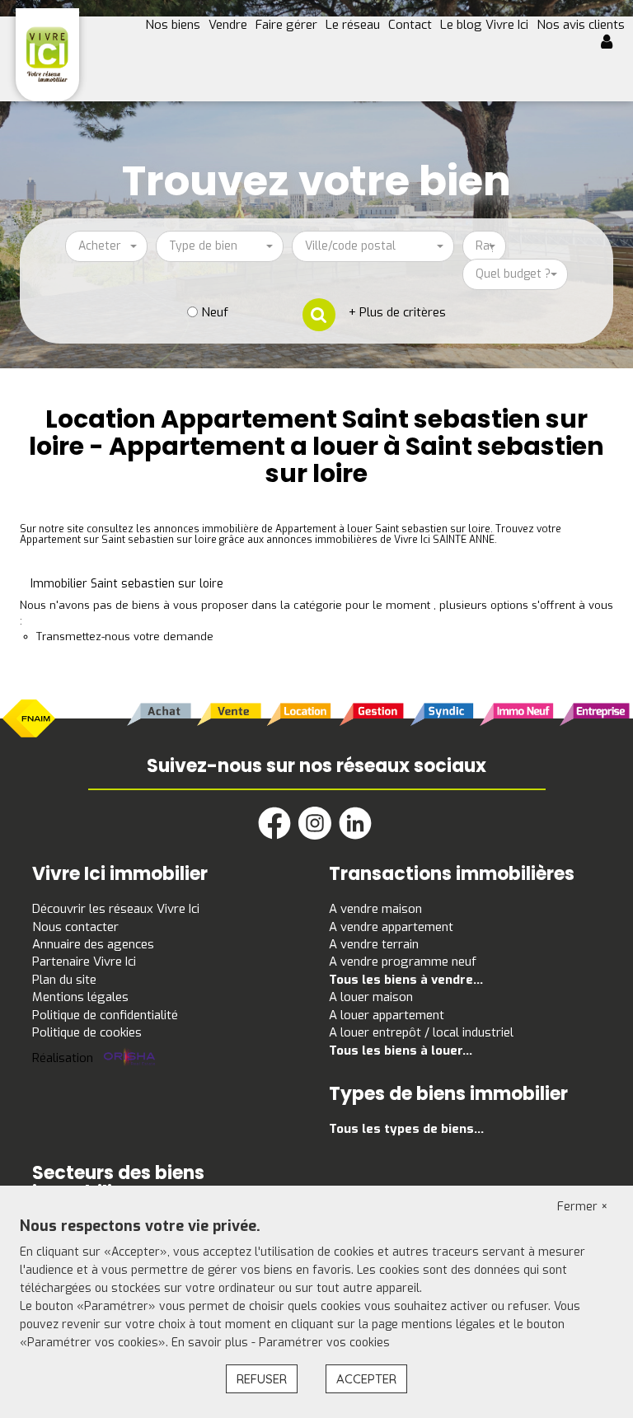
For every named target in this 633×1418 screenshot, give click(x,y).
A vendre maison (375, 909)
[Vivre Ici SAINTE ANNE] (47, 54)
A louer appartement (386, 1015)
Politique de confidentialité (105, 1015)
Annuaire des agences (93, 944)
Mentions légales (80, 997)
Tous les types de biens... (406, 1129)
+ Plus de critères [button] (397, 312)
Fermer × (582, 1206)
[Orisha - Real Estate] (129, 1058)
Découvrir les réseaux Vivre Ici (115, 909)
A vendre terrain (374, 944)
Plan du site (64, 979)
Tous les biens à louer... (400, 1050)
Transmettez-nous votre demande (124, 636)
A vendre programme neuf (402, 961)
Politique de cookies (87, 1032)
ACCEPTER (366, 1379)
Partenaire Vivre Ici (84, 961)
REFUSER (262, 1379)
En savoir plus (211, 1342)
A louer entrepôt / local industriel (421, 1032)
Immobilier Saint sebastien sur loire (126, 584)
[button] (613, 43)
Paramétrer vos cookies (324, 1342)
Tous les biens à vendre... (406, 979)
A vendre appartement (391, 927)
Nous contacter (75, 927)
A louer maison (371, 997)
